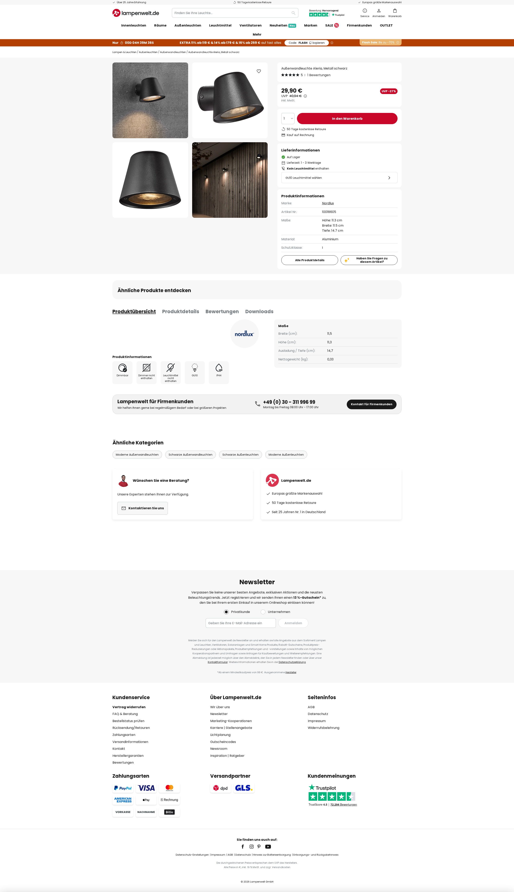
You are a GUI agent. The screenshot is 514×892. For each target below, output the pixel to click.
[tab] (134, 311)
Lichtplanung (220, 734)
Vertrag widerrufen (129, 707)
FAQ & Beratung (125, 714)
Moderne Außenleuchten (286, 455)
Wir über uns (220, 707)
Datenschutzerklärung (292, 662)
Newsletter (219, 714)
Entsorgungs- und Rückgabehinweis (316, 854)
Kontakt (118, 748)
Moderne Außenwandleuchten (137, 455)
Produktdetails (180, 311)
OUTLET (386, 25)
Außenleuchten (148, 52)
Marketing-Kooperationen (231, 721)
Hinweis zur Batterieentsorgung (272, 854)
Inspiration (218, 755)
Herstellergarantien (128, 755)
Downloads (259, 311)
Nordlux (328, 203)
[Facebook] (245, 846)
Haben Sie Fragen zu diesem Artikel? (372, 260)
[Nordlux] (244, 333)
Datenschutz (318, 714)
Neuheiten (282, 25)
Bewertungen (222, 311)
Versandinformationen (130, 742)
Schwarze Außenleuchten (240, 455)
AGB (311, 707)
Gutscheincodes (223, 742)
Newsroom (218, 748)
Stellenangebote (239, 727)
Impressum (317, 721)
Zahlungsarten (123, 734)
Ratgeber (237, 755)
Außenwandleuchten (173, 52)
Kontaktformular (218, 662)
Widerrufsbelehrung (323, 727)
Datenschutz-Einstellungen (192, 854)
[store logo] (135, 13)
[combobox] (235, 12)
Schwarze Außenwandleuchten (190, 455)
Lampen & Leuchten (124, 52)
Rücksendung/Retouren (131, 727)
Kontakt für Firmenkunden (371, 404)
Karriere (216, 727)
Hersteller (291, 672)
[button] (150, 180)
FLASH (307, 43)
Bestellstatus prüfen (128, 721)
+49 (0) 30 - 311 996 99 (289, 402)
